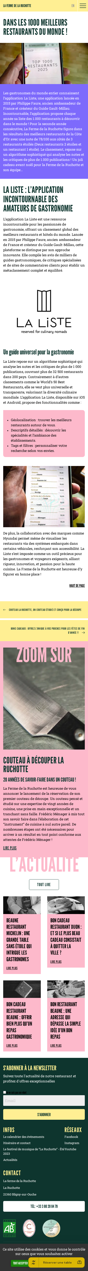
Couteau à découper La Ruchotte (33, 765)
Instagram (72, 1143)
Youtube (70, 1149)
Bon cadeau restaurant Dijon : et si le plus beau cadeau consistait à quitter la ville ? (66, 936)
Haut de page (77, 585)
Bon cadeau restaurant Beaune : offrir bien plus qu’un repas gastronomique (19, 1020)
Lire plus (10, 847)
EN (73, 5)
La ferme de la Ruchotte (17, 5)
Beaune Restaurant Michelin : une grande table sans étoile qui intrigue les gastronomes (19, 939)
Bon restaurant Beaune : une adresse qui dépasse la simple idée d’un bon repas (65, 1020)
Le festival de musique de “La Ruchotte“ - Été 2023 (33, 1151)
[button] (83, 6)
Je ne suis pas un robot (16, 1092)
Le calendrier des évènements (23, 1137)
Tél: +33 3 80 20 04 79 (44, 1206)
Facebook (71, 1137)
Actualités (10, 1160)
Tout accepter (20, 1263)
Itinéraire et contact (17, 1143)
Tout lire (44, 884)
